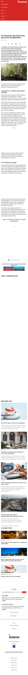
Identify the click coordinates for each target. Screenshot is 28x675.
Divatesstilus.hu (14, 665)
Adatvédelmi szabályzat (14, 625)
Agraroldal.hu (14, 669)
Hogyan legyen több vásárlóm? (14, 641)
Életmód (3, 16)
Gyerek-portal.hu (14, 667)
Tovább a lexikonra (14, 612)
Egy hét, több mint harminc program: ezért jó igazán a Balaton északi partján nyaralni (12, 560)
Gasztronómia (4, 7)
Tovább (4, 600)
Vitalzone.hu (14, 660)
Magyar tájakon (4, 4)
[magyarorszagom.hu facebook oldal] (14, 646)
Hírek (2, 13)
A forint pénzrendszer (7, 604)
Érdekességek (14, 615)
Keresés (24, 592)
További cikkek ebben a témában (9, 525)
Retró (2, 10)
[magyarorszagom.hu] (22, 2)
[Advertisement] (14, 139)
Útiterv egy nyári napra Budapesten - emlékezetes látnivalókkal (14, 543)
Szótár (14, 589)
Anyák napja (5, 595)
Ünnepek (2, 19)
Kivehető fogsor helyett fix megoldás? (11, 576)
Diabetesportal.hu (14, 662)
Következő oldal (15, 260)
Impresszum (14, 628)
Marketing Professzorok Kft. (18, 652)
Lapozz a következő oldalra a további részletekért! (14, 220)
